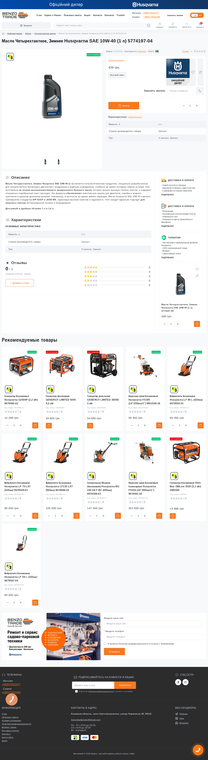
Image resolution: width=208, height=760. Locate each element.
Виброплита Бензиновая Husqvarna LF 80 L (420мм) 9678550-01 (186, 400)
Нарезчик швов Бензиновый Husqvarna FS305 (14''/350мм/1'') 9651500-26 (144, 400)
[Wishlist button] (193, 72)
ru (195, 15)
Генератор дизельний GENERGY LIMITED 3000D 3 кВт (103, 400)
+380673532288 (151, 17)
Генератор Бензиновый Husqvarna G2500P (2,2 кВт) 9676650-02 (21, 400)
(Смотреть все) (135, 117)
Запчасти (97, 15)
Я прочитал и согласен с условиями (106, 691)
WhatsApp (183, 723)
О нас (39, 15)
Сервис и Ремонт (52, 15)
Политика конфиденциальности (133, 644)
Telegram (183, 714)
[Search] (148, 25)
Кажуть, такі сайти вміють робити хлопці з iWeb (113, 754)
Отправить (114, 651)
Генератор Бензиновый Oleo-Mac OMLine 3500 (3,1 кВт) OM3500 (185, 486)
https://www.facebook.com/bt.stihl (178, 682)
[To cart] (197, 324)
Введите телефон (114, 631)
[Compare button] (200, 72)
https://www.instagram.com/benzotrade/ (185, 682)
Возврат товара (9, 727)
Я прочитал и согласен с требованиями (141, 644)
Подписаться (125, 685)
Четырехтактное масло (45, 34)
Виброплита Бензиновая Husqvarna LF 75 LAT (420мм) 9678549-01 (17, 486)
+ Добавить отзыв (20, 283)
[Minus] (184, 105)
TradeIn (120, 15)
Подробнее (167, 195)
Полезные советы (73, 15)
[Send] (200, 90)
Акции (87, 15)
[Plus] (197, 105)
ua (200, 15)
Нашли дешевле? (116, 60)
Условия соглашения (11, 721)
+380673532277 (150, 13)
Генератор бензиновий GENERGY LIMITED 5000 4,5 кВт (61, 400)
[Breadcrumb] (3, 33)
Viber (181, 718)
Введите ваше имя (113, 618)
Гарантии (174, 237)
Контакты (109, 15)
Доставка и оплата (181, 180)
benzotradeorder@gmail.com (85, 719)
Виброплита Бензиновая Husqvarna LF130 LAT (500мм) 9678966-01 (59, 486)
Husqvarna (142, 51)
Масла (28, 34)
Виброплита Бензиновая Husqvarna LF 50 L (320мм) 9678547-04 (20, 577)
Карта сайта (7, 737)
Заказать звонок (175, 15)
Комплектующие (14, 34)
